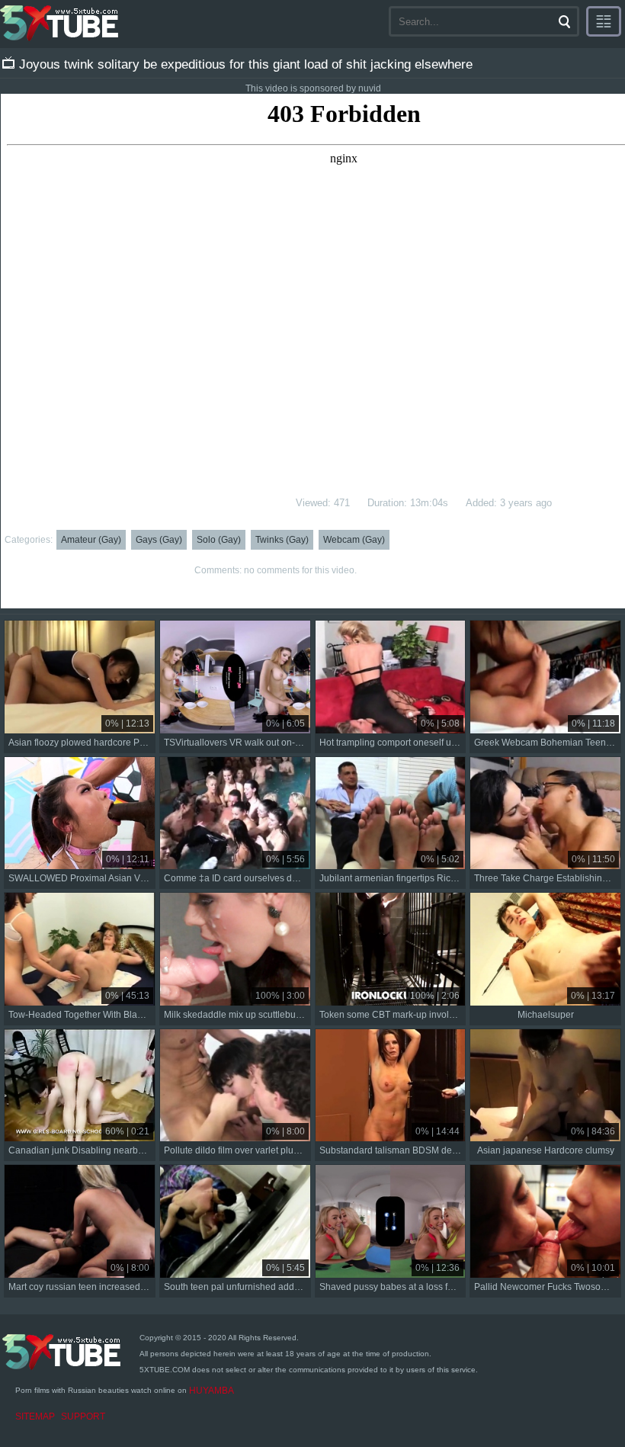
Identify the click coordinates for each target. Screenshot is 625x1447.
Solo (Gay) (219, 539)
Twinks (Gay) (282, 539)
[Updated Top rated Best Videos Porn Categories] (603, 21)
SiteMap (35, 1416)
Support (83, 1416)
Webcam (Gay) (354, 539)
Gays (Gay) (159, 539)
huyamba (211, 1390)
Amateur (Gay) (91, 539)
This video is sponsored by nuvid (313, 88)
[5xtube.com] (60, 23)
